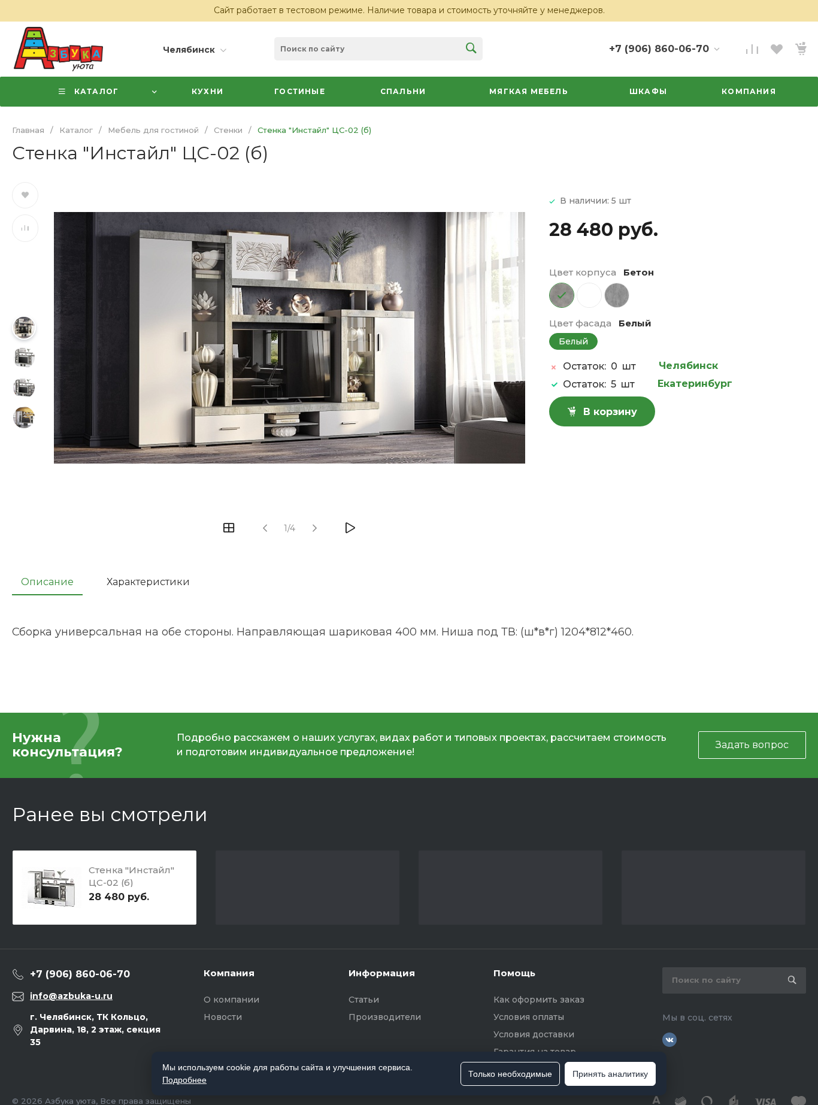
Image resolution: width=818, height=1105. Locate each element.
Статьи (364, 999)
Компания (229, 973)
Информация (382, 973)
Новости (223, 1017)
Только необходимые (510, 1074)
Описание (47, 582)
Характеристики (148, 582)
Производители (385, 1017)
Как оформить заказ (538, 999)
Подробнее (184, 1080)
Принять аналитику (610, 1074)
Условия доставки (533, 1034)
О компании (231, 999)
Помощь (514, 973)
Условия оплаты (528, 1017)
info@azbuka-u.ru (71, 996)
